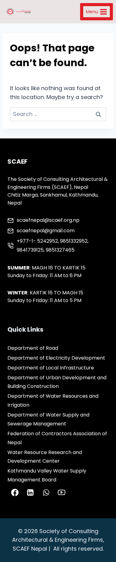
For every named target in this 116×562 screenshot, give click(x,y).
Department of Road (32, 348)
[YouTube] (61, 492)
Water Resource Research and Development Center (44, 457)
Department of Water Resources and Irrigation (52, 401)
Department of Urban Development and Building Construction (56, 382)
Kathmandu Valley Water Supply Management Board (46, 475)
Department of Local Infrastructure (50, 367)
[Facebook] (14, 492)
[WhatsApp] (46, 492)
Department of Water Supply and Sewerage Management (48, 419)
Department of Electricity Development (56, 357)
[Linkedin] (30, 492)
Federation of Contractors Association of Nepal (57, 438)
